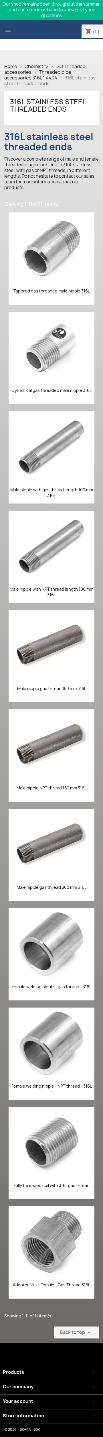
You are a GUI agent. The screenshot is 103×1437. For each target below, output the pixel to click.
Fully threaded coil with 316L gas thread (51, 1185)
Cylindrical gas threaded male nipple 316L (51, 390)
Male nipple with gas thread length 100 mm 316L (51, 492)
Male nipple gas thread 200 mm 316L (51, 887)
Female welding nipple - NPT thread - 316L (51, 1086)
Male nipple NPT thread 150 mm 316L (51, 788)
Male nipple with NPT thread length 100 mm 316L (51, 591)
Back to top (76, 1332)
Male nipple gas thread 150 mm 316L (51, 688)
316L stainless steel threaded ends (48, 105)
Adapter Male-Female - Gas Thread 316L (51, 1284)
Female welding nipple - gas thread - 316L (51, 986)
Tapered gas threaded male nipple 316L (51, 291)
